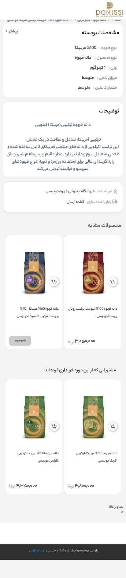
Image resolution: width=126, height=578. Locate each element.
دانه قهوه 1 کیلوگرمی (90, 20)
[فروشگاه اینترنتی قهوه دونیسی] (110, 10)
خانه (116, 20)
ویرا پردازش (36, 551)
